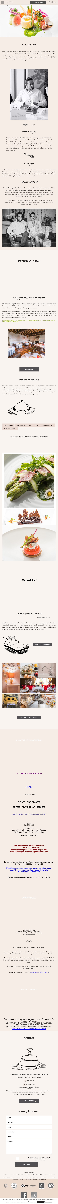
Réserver (29, 369)
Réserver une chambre (38, 2)
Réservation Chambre (29, 717)
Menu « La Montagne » (23, 425)
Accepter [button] (40, 1201)
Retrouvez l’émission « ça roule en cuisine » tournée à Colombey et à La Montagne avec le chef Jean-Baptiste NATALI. (28, 320)
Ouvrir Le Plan (28, 1101)
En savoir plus (48, 1201)
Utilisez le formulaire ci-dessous (39, 972)
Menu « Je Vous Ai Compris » (44, 425)
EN (56, 2)
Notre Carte (8, 425)
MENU (29, 786)
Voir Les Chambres (42, 644)
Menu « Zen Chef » (10, 428)
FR (54, 2)
